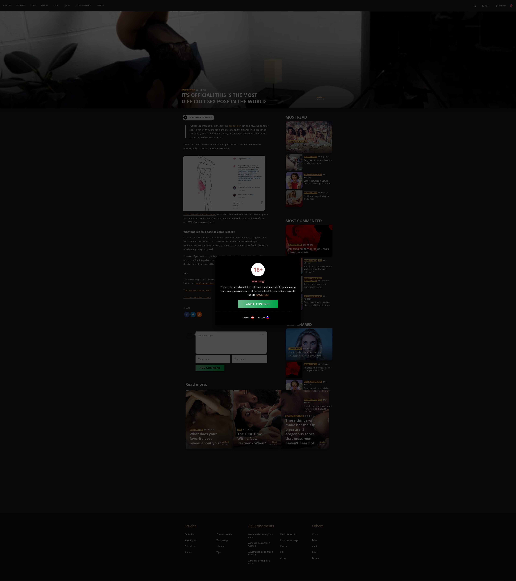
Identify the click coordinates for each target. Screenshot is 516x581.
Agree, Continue (258, 304)
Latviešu (246, 317)
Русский (261, 317)
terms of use (262, 294)
